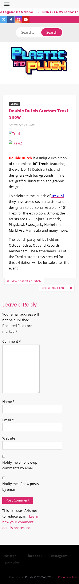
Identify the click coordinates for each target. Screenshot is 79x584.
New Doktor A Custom (26, 281)
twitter (10, 556)
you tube (11, 562)
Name (8, 401)
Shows (15, 104)
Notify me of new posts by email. (20, 486)
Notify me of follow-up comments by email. (19, 465)
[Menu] (6, 4)
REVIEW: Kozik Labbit (55, 288)
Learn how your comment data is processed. (20, 522)
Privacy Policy (67, 577)
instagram (59, 556)
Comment (11, 341)
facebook (35, 556)
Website (8, 438)
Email (8, 420)
